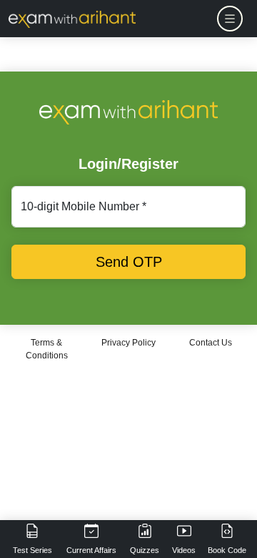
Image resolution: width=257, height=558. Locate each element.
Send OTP (129, 262)
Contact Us (210, 343)
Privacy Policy (128, 343)
